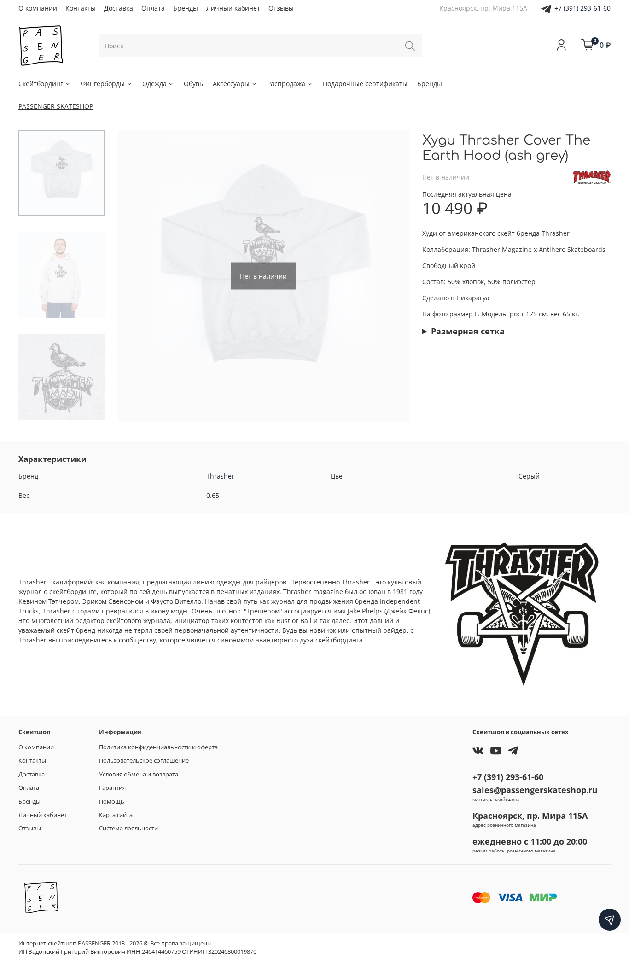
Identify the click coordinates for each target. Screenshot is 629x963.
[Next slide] (393, 276)
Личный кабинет (233, 8)
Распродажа (286, 83)
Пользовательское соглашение (144, 761)
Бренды (185, 8)
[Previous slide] (133, 276)
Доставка (118, 8)
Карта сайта (116, 815)
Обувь (193, 83)
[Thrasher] (592, 176)
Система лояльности (128, 828)
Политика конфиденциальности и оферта (158, 747)
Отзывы (281, 8)
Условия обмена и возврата (138, 774)
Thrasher (220, 476)
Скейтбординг (40, 83)
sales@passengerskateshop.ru (535, 789)
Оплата (153, 8)
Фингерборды (103, 83)
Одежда (154, 83)
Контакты (80, 8)
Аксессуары (231, 83)
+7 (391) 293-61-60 (582, 8)
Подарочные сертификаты (365, 83)
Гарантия (112, 788)
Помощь (111, 801)
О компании (37, 8)
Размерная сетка (468, 331)
